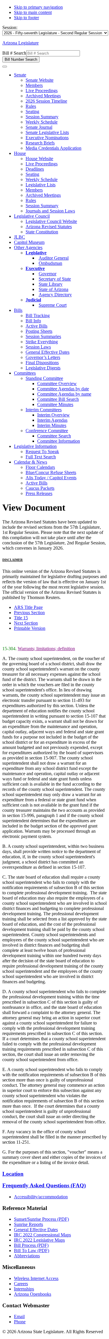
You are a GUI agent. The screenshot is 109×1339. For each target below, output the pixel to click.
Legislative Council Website (51, 221)
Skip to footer (26, 17)
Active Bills (36, 325)
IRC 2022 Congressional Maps (42, 1234)
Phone (20, 1321)
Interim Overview (53, 414)
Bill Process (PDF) (31, 1245)
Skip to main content (33, 12)
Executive (35, 268)
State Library (50, 284)
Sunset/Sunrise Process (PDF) (41, 1219)
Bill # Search (14, 53)
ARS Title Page (28, 607)
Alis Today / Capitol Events (51, 477)
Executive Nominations (47, 137)
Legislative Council (32, 216)
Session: (9, 27)
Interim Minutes (51, 425)
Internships (24, 1288)
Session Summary (42, 116)
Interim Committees (44, 409)
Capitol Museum (29, 242)
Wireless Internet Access (36, 1278)
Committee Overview (57, 383)
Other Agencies (28, 247)
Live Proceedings (42, 90)
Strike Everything (42, 341)
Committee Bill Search (58, 399)
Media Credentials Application (53, 148)
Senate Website (39, 80)
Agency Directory (55, 294)
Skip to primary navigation (38, 7)
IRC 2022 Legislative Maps (39, 1240)
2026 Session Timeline (46, 101)
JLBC (19, 237)
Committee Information (58, 441)
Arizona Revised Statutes (49, 226)
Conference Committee (47, 430)
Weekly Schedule (42, 121)
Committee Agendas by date (63, 388)
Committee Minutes (55, 404)
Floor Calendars (40, 467)
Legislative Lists (41, 184)
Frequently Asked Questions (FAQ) (44, 1185)
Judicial (33, 299)
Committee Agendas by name (64, 393)
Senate (20, 74)
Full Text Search (41, 456)
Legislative (36, 252)
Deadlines (35, 169)
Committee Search (54, 435)
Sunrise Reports (28, 1224)
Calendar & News (30, 462)
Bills (18, 310)
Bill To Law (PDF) (31, 1250)
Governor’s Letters (43, 357)
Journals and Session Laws (50, 210)
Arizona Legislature (20, 42)
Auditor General (54, 257)
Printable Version (29, 628)
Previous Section (29, 612)
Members (34, 85)
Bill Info (33, 320)
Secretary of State (55, 278)
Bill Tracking (38, 315)
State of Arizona (53, 289)
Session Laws (38, 346)
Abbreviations (27, 1255)
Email (19, 1316)
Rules (31, 106)
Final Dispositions (42, 362)
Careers (21, 1283)
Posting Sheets (39, 331)
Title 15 (21, 617)
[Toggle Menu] (4, 66)
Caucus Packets (40, 488)
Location (13, 1174)
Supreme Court (53, 305)
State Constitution (42, 231)
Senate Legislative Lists (47, 132)
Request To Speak (42, 451)
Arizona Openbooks (32, 1294)
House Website (39, 158)
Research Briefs (40, 142)
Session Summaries (43, 336)
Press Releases (39, 493)
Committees (25, 373)
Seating (32, 111)
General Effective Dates (47, 352)
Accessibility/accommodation (41, 1196)
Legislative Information (35, 446)
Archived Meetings (43, 95)
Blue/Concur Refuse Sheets (51, 472)
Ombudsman (50, 263)
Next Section (26, 623)
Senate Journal (39, 127)
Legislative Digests (43, 367)
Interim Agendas (52, 420)
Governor (47, 273)
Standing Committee (44, 378)
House (20, 153)
